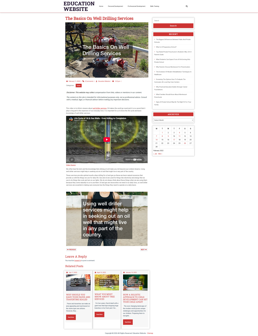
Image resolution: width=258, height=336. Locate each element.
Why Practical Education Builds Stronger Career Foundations (170, 88)
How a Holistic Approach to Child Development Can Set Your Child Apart (135, 298)
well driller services (100, 108)
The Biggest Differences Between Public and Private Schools (172, 41)
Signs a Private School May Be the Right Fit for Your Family (172, 103)
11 (179, 136)
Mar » (160, 154)
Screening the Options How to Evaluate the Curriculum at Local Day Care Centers (170, 80)
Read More (70, 316)
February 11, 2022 (74, 81)
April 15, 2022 (101, 272)
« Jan (155, 154)
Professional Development (136, 6)
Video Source (71, 165)
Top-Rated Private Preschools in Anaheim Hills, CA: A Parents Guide (172, 53)
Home (101, 6)
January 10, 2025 (131, 272)
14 (156, 140)
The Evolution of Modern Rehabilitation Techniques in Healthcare (172, 73)
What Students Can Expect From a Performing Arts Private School (172, 61)
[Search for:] (173, 20)
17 (174, 140)
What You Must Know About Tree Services (105, 296)
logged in (77, 260)
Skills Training (154, 6)
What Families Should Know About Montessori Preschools (170, 96)
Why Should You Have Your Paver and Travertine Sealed (78, 297)
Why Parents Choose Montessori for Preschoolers (173, 67)
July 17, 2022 (73, 272)
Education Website (104, 81)
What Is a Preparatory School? (166, 47)
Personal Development (115, 6)
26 (185, 143)
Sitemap (150, 333)
